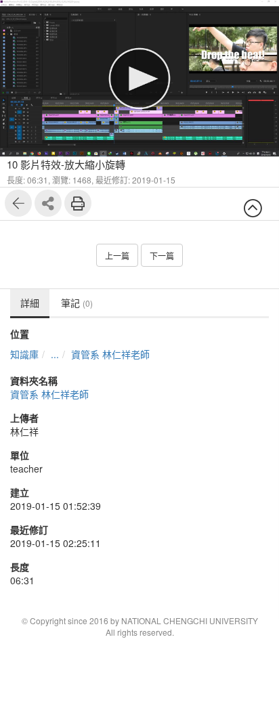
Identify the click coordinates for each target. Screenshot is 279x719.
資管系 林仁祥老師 (110, 354)
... (55, 354)
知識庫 (24, 354)
